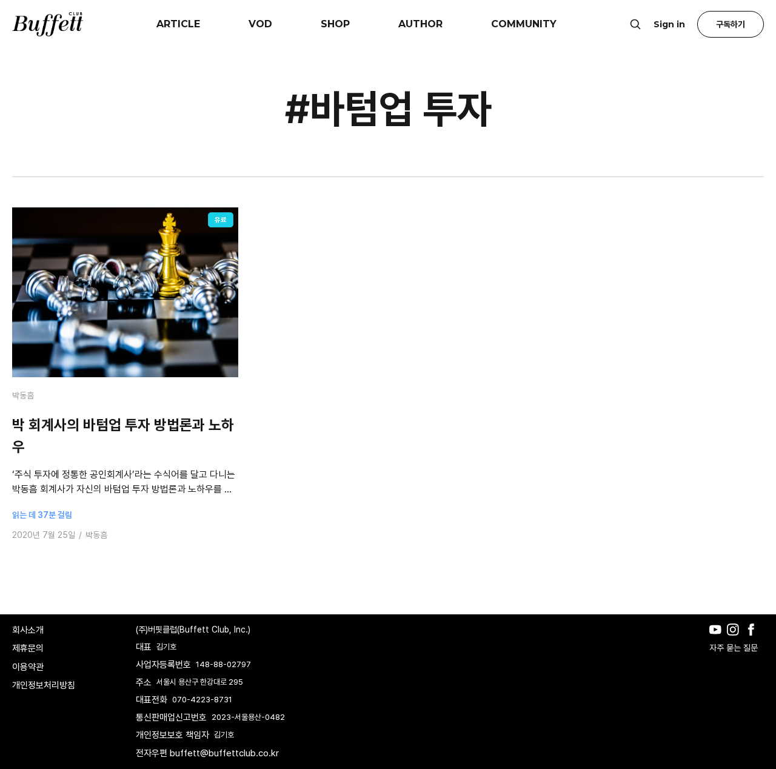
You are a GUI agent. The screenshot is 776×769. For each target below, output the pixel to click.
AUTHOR (420, 24)
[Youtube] (718, 638)
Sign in (669, 24)
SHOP (335, 24)
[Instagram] (735, 638)
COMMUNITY (524, 24)
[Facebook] (754, 638)
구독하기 (730, 24)
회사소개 (28, 630)
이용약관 (28, 667)
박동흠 (23, 395)
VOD (260, 24)
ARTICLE (178, 24)
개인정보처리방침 (43, 685)
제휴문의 (28, 648)
